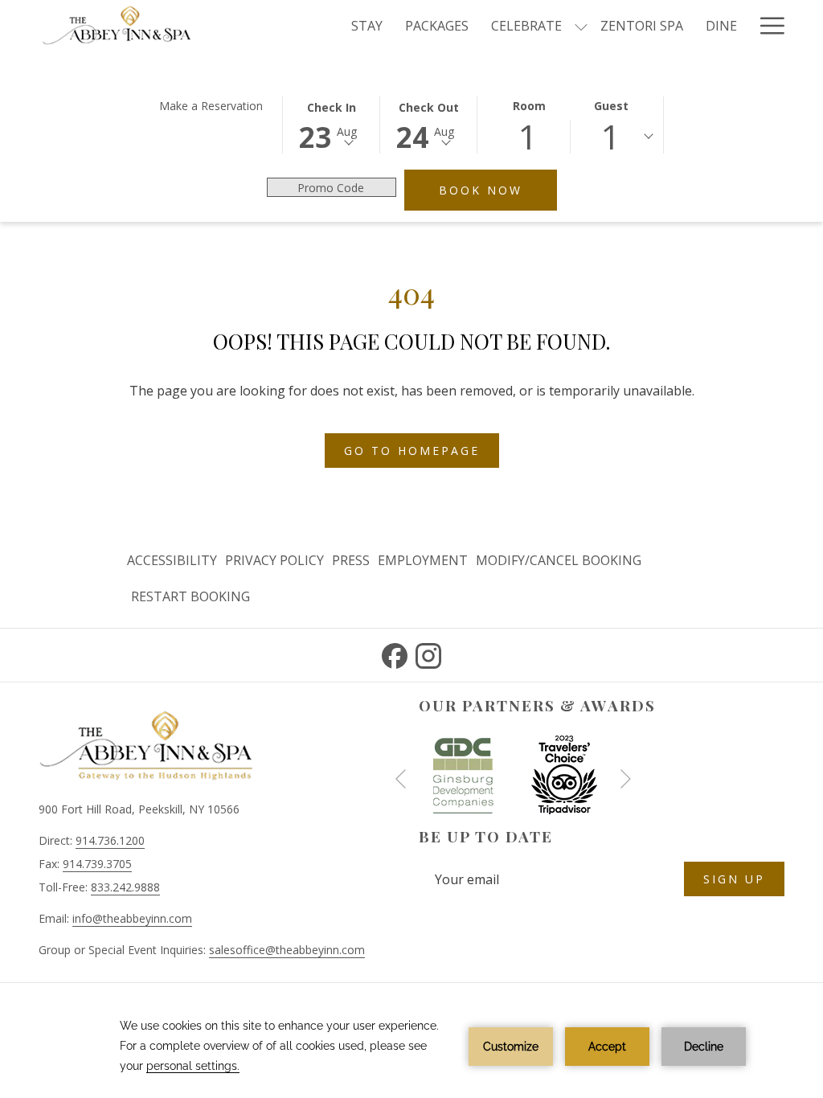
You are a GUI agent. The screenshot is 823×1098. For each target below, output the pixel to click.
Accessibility (172, 560)
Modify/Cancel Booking (558, 560)
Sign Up (734, 879)
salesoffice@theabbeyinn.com (287, 949)
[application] (411, 1046)
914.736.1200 (110, 840)
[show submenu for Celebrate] (581, 25)
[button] (331, 123)
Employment (423, 560)
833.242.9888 (125, 887)
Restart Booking (190, 596)
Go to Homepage (412, 450)
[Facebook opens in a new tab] (394, 653)
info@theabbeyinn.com (132, 918)
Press (351, 560)
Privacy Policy (274, 560)
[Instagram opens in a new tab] (428, 653)
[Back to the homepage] (116, 25)
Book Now (498, 190)
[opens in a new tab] (463, 773)
